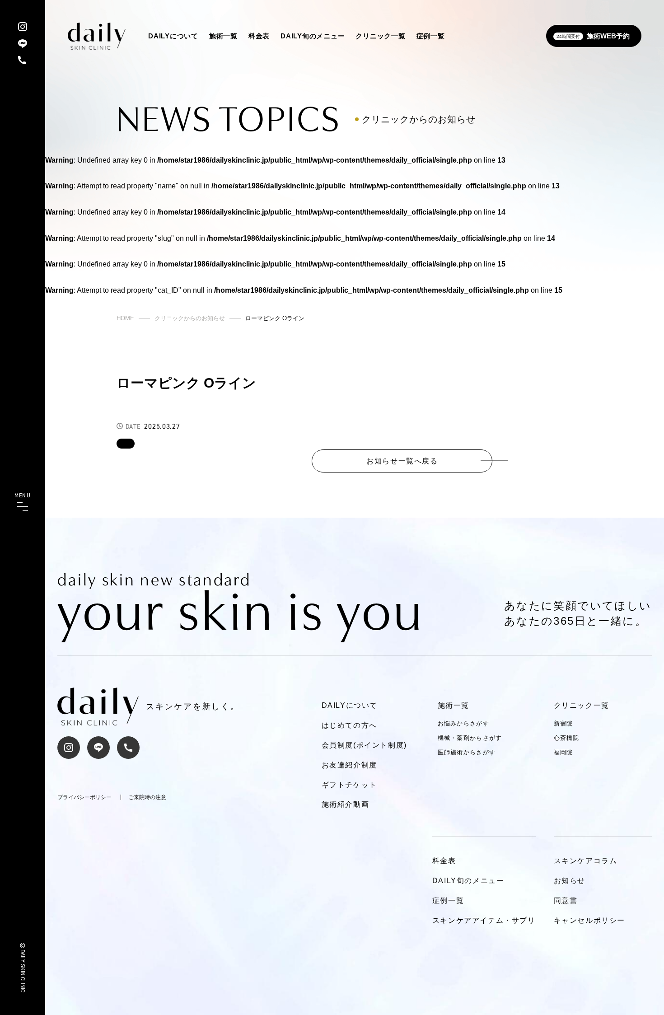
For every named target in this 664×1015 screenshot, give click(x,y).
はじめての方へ (349, 725)
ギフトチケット (349, 785)
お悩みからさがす (463, 723)
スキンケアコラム (585, 861)
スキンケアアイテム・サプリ (484, 920)
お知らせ (569, 880)
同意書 (566, 900)
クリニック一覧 (380, 36)
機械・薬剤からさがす (470, 737)
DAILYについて (173, 36)
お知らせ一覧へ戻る (402, 460)
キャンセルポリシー (589, 920)
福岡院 (563, 752)
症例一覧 (430, 36)
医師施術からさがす (467, 752)
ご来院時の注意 (147, 797)
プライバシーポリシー (84, 797)
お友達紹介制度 (349, 765)
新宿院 (563, 723)
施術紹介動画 (345, 804)
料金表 (259, 36)
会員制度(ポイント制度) (364, 745)
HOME (125, 318)
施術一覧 (223, 36)
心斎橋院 (567, 737)
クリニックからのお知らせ (189, 318)
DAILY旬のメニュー (313, 36)
